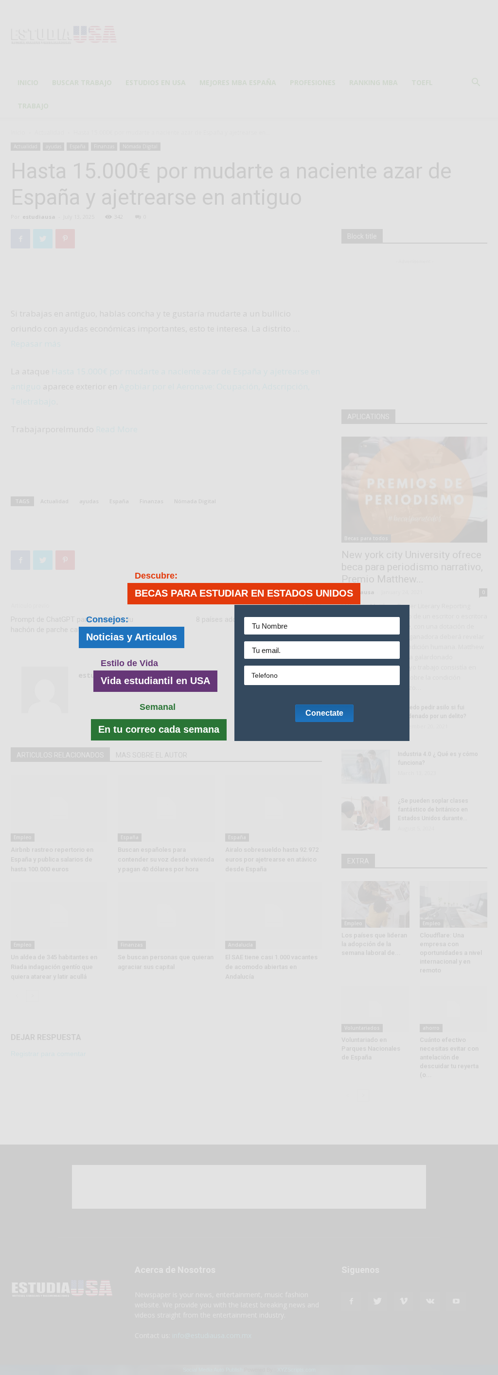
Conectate (324, 713)
